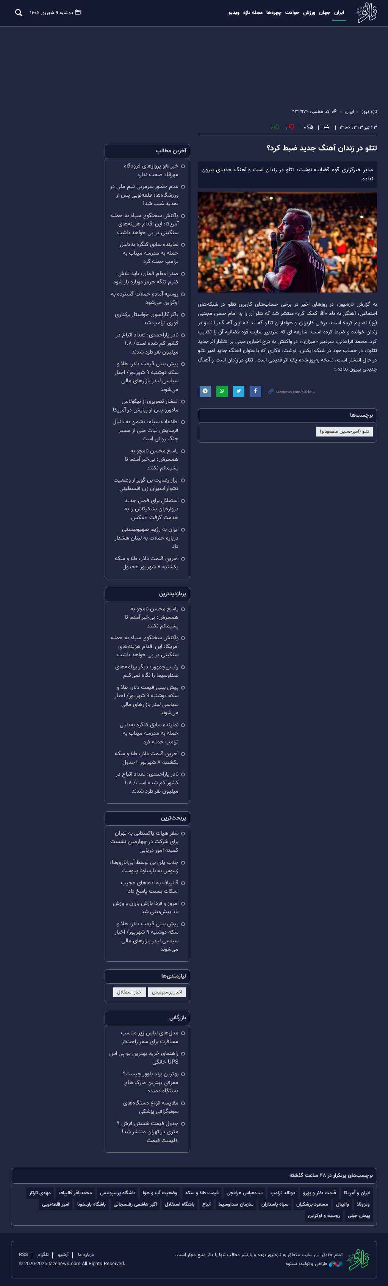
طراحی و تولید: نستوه (306, 1264)
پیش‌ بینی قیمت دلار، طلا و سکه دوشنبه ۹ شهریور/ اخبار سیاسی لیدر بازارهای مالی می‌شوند (146, 377)
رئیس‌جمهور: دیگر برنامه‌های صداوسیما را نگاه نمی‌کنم (146, 671)
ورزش (309, 13)
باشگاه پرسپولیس (117, 1193)
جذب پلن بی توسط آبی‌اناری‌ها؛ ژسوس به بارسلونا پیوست (144, 867)
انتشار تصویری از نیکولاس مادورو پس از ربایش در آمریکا (145, 406)
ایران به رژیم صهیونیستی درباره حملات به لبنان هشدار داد (146, 538)
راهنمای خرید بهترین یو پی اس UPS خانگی (143, 1058)
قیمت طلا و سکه (202, 1193)
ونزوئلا (363, 1204)
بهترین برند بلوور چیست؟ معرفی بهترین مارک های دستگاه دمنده (150, 1082)
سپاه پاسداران (274, 1204)
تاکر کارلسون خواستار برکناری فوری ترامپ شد (146, 319)
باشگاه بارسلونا (91, 1204)
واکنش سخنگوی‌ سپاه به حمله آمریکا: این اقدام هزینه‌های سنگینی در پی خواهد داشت (144, 224)
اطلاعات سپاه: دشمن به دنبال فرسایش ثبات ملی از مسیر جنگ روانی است (145, 430)
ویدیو (233, 13)
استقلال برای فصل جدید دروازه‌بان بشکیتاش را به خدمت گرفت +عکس (151, 509)
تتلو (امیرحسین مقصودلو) (344, 431)
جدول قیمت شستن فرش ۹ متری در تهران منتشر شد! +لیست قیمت (147, 1132)
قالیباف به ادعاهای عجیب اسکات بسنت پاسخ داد (149, 887)
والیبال (342, 1204)
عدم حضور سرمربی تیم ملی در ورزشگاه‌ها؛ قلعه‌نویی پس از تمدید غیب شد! (144, 195)
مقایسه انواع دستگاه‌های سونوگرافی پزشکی (150, 1107)
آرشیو (63, 1255)
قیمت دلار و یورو (319, 1193)
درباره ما (86, 1255)
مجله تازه (253, 13)
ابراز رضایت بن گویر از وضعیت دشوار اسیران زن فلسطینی (145, 484)
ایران (339, 13)
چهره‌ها (274, 13)
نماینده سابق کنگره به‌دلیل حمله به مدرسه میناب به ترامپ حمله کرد (149, 253)
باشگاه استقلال (179, 1204)
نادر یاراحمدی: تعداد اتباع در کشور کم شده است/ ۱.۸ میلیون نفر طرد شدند (147, 344)
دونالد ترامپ (283, 1193)
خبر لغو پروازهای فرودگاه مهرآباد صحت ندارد (151, 170)
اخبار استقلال (129, 992)
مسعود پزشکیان (312, 1204)
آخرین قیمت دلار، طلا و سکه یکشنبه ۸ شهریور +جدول (146, 563)
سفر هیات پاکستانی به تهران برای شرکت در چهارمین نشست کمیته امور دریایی (144, 842)
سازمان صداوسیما (236, 1204)
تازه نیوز (365, 12)
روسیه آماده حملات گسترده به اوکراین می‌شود (144, 298)
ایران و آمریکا (357, 1193)
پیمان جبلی (359, 1216)
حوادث (292, 13)
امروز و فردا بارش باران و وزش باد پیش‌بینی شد (145, 908)
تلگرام (43, 1255)
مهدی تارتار (40, 1193)
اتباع (206, 1204)
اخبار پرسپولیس (167, 992)
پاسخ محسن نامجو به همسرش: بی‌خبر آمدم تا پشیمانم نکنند (151, 459)
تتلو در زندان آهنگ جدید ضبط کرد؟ (322, 148)
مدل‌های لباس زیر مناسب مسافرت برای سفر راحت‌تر (149, 1037)
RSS (23, 1255)
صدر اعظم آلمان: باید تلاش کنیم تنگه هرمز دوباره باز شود (145, 278)
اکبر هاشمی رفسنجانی (135, 1204)
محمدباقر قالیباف (75, 1193)
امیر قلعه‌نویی (55, 1204)
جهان (324, 13)
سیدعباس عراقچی (245, 1193)
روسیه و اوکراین (324, 1216)
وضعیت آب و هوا (160, 1193)
